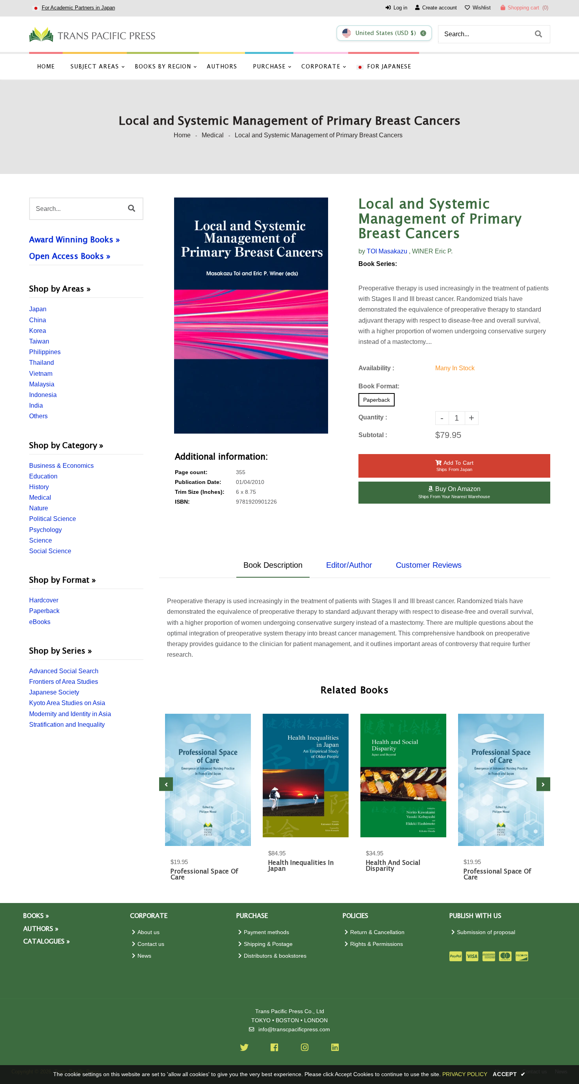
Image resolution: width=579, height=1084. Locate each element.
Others (38, 416)
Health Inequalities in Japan (301, 866)
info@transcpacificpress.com (294, 1029)
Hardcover (43, 600)
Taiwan (39, 341)
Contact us (150, 944)
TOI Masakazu (387, 251)
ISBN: (182, 502)
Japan (37, 309)
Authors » (40, 929)
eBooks (39, 622)
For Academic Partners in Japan (78, 8)
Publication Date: (198, 482)
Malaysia (41, 384)
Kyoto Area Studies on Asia (67, 703)
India (36, 405)
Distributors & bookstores (275, 956)
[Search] (538, 34)
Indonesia (43, 394)
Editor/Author (349, 565)
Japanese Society (54, 692)
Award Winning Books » (74, 240)
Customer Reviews (429, 565)
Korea (37, 330)
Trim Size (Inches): (200, 492)
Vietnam (40, 373)
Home (182, 135)
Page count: (191, 472)
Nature (38, 508)
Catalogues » (46, 942)
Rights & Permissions (376, 944)
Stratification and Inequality (67, 724)
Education (43, 476)
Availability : (376, 368)
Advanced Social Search (63, 671)
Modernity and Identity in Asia (70, 714)
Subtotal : (372, 435)
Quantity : (372, 417)
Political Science (52, 518)
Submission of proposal (486, 932)
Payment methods (266, 932)
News (144, 956)
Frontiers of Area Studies (63, 681)
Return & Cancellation (377, 932)
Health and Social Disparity (393, 866)
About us (148, 932)
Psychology (45, 529)
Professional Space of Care (204, 875)
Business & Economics (61, 465)
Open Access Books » (69, 256)
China (37, 320)
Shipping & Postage (268, 944)
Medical (213, 135)
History (39, 487)
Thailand (41, 362)
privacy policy (464, 1074)
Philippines (45, 352)
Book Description (272, 565)
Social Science (50, 551)
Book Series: (377, 263)
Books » (36, 916)
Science (40, 540)
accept (509, 1074)
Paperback (44, 611)
